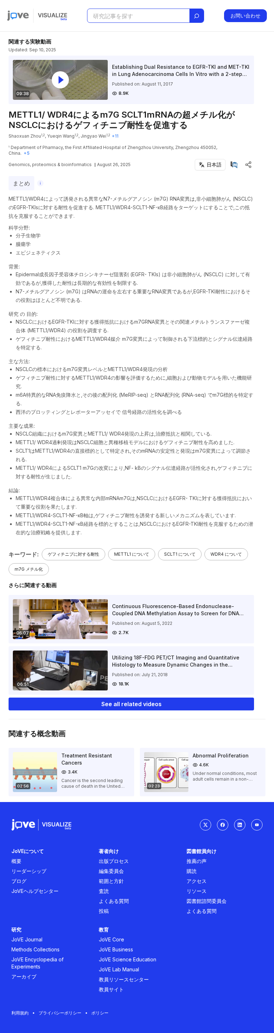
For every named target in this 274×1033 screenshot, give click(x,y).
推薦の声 (197, 861)
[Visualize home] (52, 16)
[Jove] (18, 16)
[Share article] (248, 164)
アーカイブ (23, 976)
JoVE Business (116, 949)
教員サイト (111, 989)
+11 (115, 136)
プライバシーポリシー (60, 1013)
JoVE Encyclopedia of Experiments (37, 963)
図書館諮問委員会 (207, 901)
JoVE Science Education (127, 959)
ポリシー (99, 1013)
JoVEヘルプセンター (35, 891)
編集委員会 (111, 871)
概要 (16, 861)
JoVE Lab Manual (119, 969)
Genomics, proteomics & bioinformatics (50, 164)
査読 (104, 891)
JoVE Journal (26, 939)
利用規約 (20, 1013)
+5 (27, 153)
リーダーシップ (28, 871)
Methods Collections (35, 949)
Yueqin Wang (61, 136)
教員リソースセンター (124, 979)
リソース (197, 891)
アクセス (197, 881)
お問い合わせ (245, 15)
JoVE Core (111, 939)
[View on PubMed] (234, 164)
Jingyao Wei (93, 136)
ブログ (18, 881)
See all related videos (131, 704)
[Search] (196, 16)
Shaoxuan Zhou (25, 136)
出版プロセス (114, 861)
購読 (192, 871)
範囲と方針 (111, 881)
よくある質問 (114, 901)
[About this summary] (40, 183)
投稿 (104, 911)
